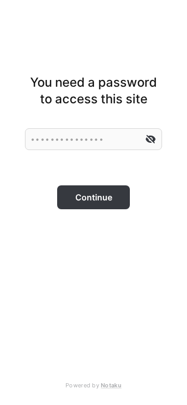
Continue (93, 197)
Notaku (111, 385)
